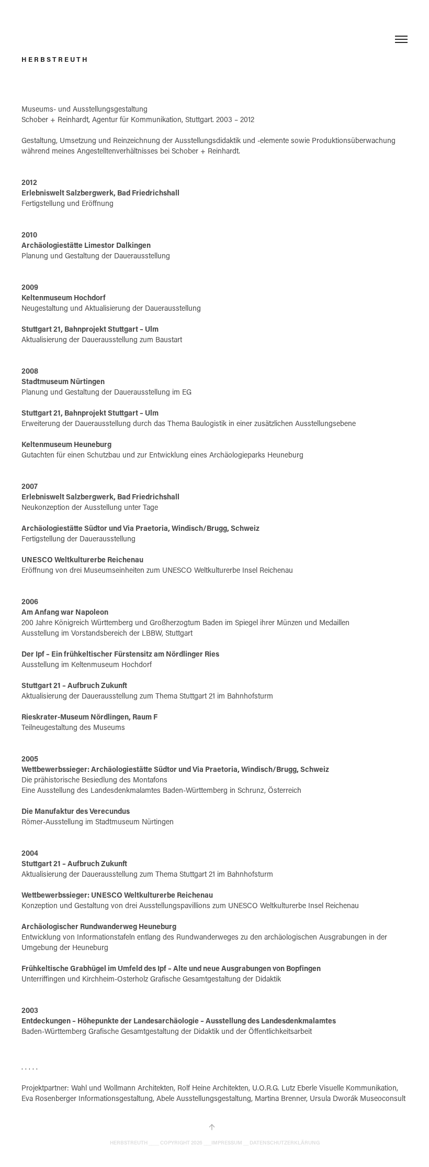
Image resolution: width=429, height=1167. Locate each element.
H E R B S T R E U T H (54, 58)
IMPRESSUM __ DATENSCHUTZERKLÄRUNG (265, 1142)
